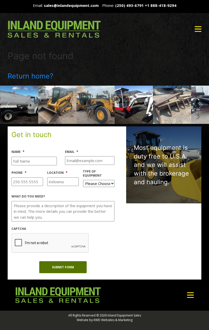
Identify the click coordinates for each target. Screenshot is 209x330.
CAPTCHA (18, 229)
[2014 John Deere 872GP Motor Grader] (57, 104)
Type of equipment (92, 173)
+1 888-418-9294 (160, 5)
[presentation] (50, 243)
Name (17, 152)
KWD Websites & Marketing (113, 320)
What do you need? (28, 196)
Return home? (30, 76)
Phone (19, 173)
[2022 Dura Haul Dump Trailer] (172, 104)
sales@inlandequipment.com (71, 5)
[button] (198, 29)
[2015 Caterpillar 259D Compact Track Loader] (19, 104)
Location (57, 173)
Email (71, 152)
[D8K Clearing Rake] (134, 104)
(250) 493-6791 (129, 5)
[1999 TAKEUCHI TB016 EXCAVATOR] (95, 104)
